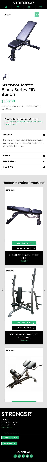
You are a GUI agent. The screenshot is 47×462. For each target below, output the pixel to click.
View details (24, 248)
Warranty (9, 444)
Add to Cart (24, 243)
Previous (3, 289)
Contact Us (10, 438)
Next (43, 289)
